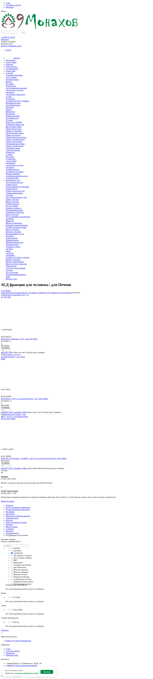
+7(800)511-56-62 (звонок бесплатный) (21, 665)
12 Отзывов (6, 291)
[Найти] (24, 32)
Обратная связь (12, 655)
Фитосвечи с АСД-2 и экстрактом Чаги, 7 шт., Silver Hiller (24, 399)
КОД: (3, 337)
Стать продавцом (13, 651)
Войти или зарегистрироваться (18, 641)
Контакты (10, 7)
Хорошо (46, 672)
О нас (8, 3)
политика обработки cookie (26, 673)
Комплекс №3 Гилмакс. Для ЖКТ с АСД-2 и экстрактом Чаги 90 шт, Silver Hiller (33, 458)
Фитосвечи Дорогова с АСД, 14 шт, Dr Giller (19, 339)
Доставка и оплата (13, 5)
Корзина (4, 46)
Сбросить (5, 630)
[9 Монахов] (40, 30)
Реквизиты (10, 653)
